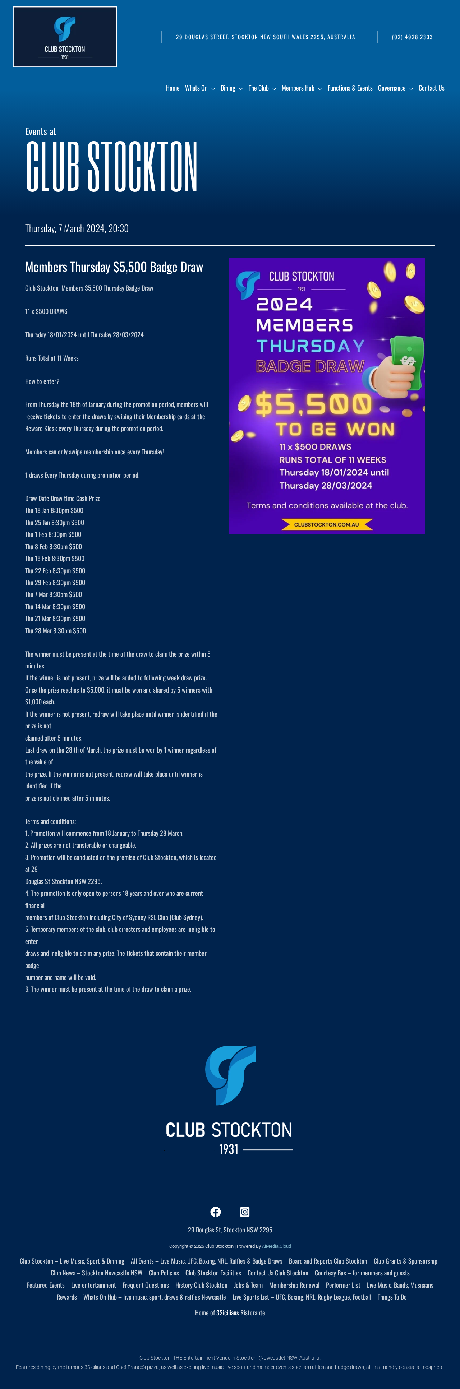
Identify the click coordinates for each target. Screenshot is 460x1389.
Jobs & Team (248, 1285)
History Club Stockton (201, 1285)
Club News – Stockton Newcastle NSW (96, 1272)
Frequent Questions (146, 1285)
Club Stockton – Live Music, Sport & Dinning (72, 1260)
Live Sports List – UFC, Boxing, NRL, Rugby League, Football (302, 1296)
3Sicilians (227, 1312)
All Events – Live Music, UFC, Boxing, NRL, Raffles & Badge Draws (206, 1260)
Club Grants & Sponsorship (405, 1260)
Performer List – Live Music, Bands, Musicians (379, 1285)
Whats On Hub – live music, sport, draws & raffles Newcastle (154, 1296)
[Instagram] (244, 1212)
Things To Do (392, 1296)
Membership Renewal (294, 1285)
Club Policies (164, 1272)
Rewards (67, 1296)
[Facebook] (215, 1212)
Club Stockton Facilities (213, 1272)
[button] (265, 37)
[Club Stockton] (65, 36)
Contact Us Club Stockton (278, 1272)
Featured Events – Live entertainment (71, 1285)
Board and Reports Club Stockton (328, 1260)
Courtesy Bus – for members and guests (362, 1272)
